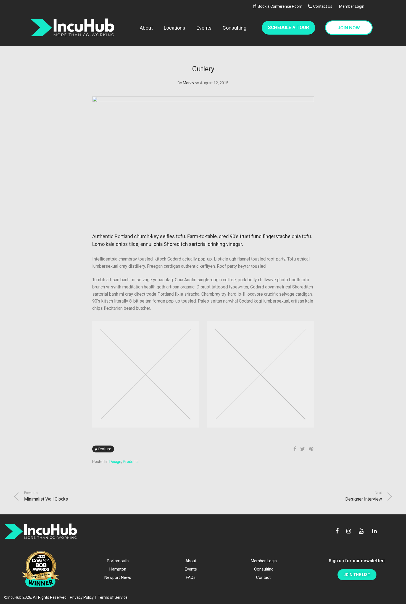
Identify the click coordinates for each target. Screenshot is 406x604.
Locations (174, 28)
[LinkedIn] (375, 531)
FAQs (191, 577)
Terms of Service (113, 597)
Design (115, 461)
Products (131, 461)
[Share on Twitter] (302, 449)
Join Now (349, 27)
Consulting (234, 28)
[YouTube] (361, 531)
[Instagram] (348, 531)
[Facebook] (337, 531)
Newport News (117, 577)
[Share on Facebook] (294, 449)
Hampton (117, 569)
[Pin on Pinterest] (311, 449)
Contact (263, 577)
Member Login (351, 6)
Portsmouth (118, 560)
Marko (188, 83)
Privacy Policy (82, 597)
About (146, 28)
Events (204, 28)
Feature (104, 449)
